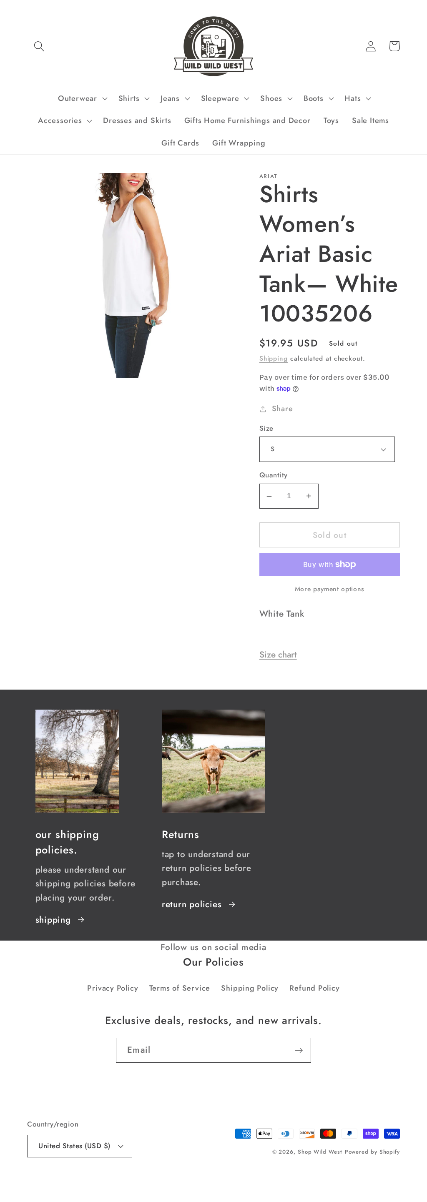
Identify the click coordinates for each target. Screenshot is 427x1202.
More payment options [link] (329, 589)
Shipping (273, 358)
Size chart (278, 654)
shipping (53, 919)
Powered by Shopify (372, 1152)
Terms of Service (179, 988)
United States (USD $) (74, 1146)
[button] (39, 46)
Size (266, 428)
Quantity (273, 475)
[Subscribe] (299, 1050)
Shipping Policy (250, 988)
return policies (192, 904)
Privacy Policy (112, 988)
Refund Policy (314, 988)
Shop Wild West (320, 1152)
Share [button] (282, 408)
